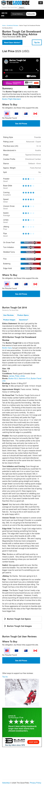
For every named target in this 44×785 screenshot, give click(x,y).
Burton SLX (13, 378)
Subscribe (31, 14)
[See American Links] (7, 114)
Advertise (6, 782)
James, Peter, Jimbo (17, 376)
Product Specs (23, 315)
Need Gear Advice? (12, 42)
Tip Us (37, 42)
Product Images (9, 320)
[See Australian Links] (26, 114)
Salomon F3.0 (24, 378)
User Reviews (8, 315)
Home (4, 25)
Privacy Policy (35, 782)
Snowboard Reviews (12, 25)
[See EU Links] (16, 114)
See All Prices (21, 123)
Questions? (23, 320)
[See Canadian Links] (35, 114)
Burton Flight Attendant (11, 99)
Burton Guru (7, 347)
